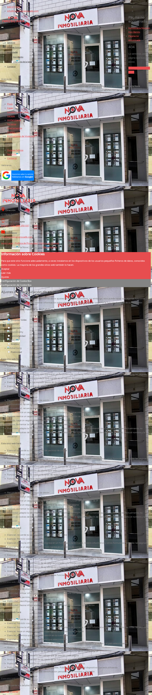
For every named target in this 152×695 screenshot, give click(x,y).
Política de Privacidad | (26, 243)
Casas (10, 108)
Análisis (15, 344)
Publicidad (16, 352)
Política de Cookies (49, 243)
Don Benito (18, 57)
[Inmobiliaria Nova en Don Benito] (13, 22)
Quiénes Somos (14, 47)
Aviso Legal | (7, 243)
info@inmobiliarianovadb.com (22, 11)
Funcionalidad (18, 336)
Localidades (12, 52)
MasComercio (50, 247)
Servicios (11, 43)
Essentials (16, 328)
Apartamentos (14, 128)
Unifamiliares (14, 120)
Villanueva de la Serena (23, 62)
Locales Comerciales (17, 112)
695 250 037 (22, 225)
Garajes (11, 116)
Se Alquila (11, 38)
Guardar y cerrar (9, 691)
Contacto (11, 66)
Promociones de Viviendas (21, 136)
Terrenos (11, 124)
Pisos (10, 104)
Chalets (11, 132)
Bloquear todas (19, 320)
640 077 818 (13, 7)
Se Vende (11, 33)
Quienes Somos (15, 150)
